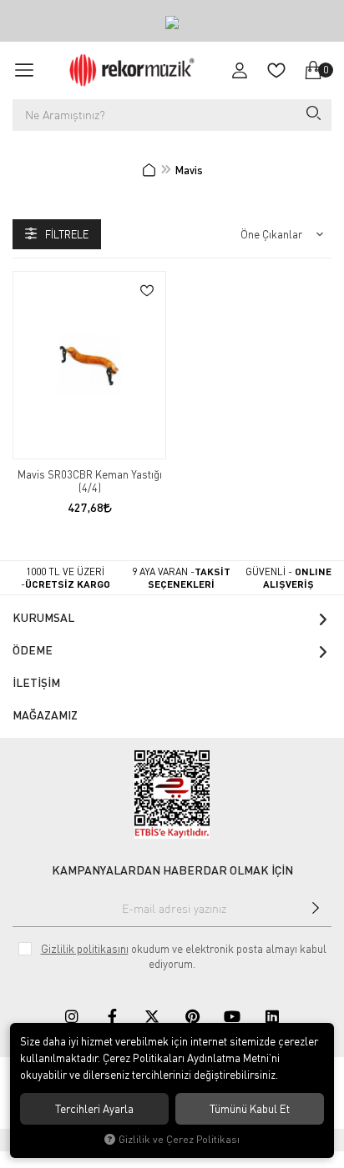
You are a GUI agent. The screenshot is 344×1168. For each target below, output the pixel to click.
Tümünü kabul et (250, 1108)
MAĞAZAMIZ (45, 715)
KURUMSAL (43, 617)
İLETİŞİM (36, 682)
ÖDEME (33, 650)
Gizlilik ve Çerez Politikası (179, 1139)
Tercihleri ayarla (94, 1108)
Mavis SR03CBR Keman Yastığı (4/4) (90, 481)
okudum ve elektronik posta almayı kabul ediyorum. (183, 956)
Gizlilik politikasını (85, 948)
